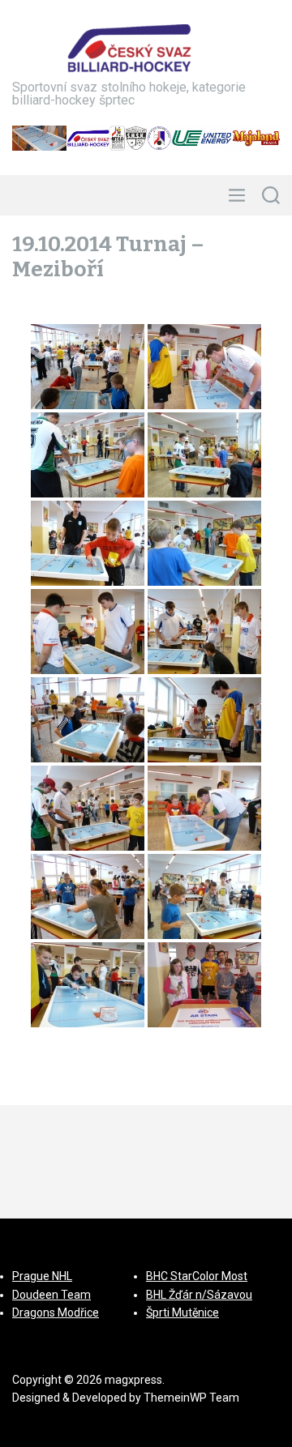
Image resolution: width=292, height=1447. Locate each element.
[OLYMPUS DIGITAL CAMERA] (204, 984)
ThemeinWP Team (191, 1397)
